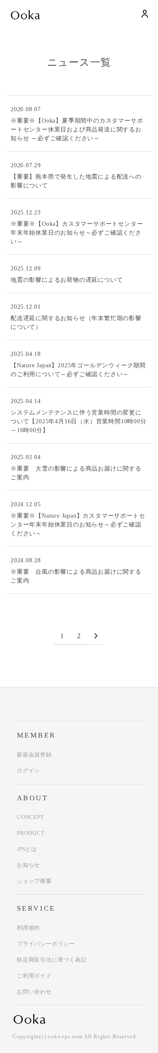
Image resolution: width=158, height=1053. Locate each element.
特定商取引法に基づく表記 (52, 960)
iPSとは (27, 849)
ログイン (28, 770)
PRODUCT (31, 833)
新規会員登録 (34, 754)
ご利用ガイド (34, 976)
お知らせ (28, 865)
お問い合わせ (34, 992)
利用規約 (28, 928)
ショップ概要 (34, 881)
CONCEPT (30, 817)
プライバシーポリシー (46, 944)
